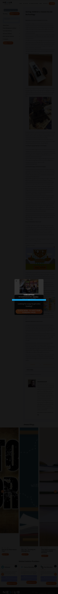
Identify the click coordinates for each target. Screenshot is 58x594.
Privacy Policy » (35, 296)
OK (29, 299)
